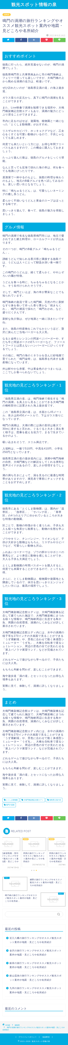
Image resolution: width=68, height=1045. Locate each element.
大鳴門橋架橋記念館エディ (33, 800)
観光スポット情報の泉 (34, 4)
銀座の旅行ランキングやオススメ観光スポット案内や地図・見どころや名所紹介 (36, 965)
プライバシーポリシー (27, 1037)
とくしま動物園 (12, 800)
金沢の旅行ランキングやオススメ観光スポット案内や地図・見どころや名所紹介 (36, 952)
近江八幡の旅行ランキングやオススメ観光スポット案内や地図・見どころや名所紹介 (36, 940)
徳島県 (6, 14)
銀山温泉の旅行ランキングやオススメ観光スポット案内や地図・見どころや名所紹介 (36, 977)
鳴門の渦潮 (10, 805)
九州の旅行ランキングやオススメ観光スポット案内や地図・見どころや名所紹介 (36, 990)
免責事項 (46, 1037)
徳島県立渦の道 (55, 800)
